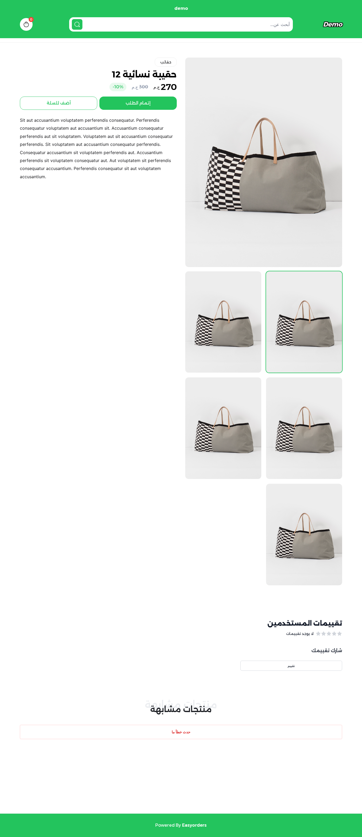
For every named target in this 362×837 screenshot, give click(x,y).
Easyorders (194, 825)
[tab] (304, 322)
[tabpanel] (263, 162)
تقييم (291, 665)
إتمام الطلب (138, 103)
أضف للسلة (59, 103)
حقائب (165, 62)
